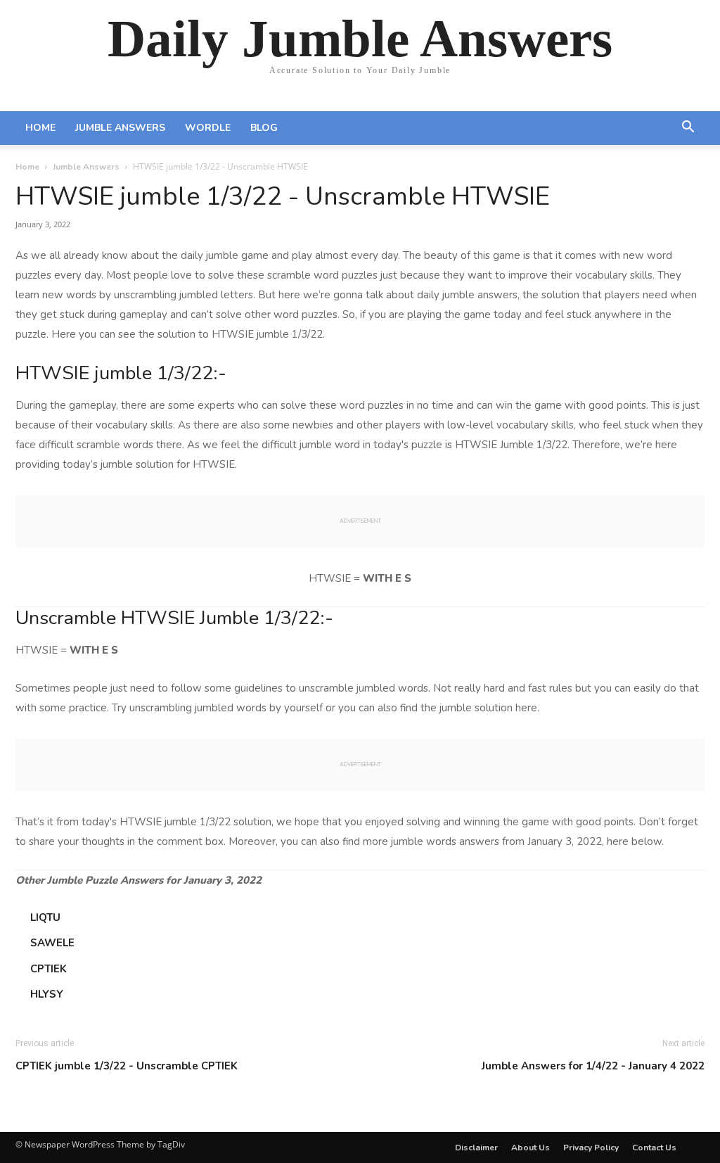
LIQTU (45, 917)
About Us (530, 1147)
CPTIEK (48, 969)
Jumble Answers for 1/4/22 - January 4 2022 (593, 1066)
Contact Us (654, 1147)
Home (40, 127)
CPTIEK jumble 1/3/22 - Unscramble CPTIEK (126, 1066)
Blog (264, 127)
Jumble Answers (120, 127)
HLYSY (46, 994)
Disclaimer (476, 1147)
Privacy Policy (591, 1147)
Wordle (208, 127)
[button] (688, 129)
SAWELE (52, 943)
